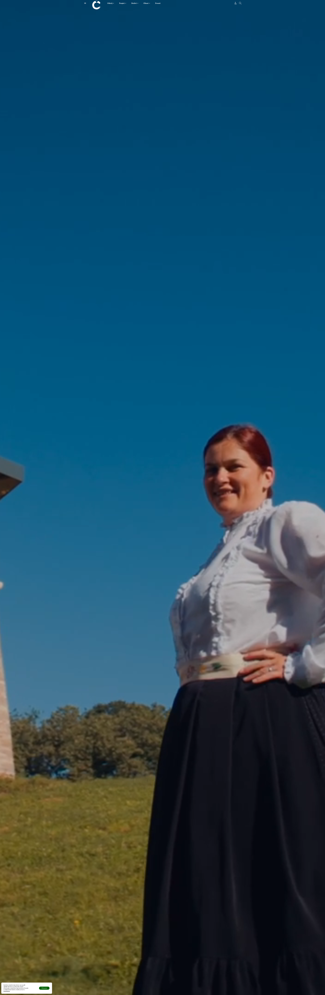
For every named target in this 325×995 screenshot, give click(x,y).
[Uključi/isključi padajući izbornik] (113, 3)
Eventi (157, 3)
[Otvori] (85, 3)
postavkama (6, 991)
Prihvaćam (44, 988)
